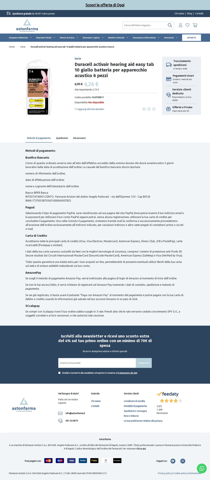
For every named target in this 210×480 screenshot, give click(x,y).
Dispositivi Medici (44, 38)
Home (12, 47)
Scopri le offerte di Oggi (105, 5)
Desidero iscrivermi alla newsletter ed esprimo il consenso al (99, 373)
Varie (22, 47)
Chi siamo (179, 13)
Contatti (199, 13)
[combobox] (148, 25)
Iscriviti (143, 363)
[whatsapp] (202, 468)
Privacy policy (165, 473)
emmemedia (195, 473)
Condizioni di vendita (134, 401)
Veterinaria (169, 38)
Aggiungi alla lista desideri (90, 109)
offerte (191, 37)
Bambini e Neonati (116, 38)
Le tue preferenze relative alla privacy (143, 421)
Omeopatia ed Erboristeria (144, 38)
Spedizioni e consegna (135, 411)
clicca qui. (141, 448)
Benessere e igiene (91, 38)
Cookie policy (180, 473)
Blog (189, 13)
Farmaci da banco (67, 38)
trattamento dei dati (127, 373)
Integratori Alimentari (18, 38)
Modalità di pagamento (135, 406)
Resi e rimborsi (131, 416)
